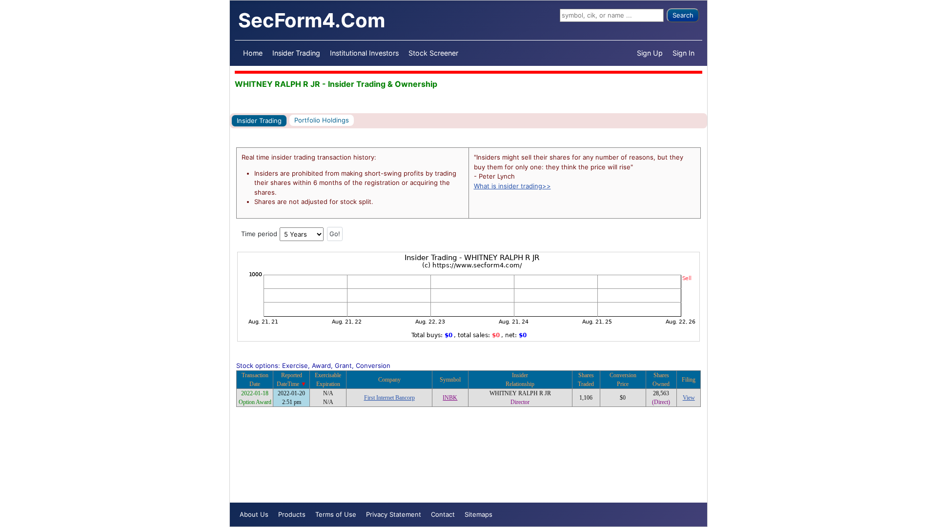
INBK (450, 397)
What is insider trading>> (512, 186)
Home (253, 53)
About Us (254, 514)
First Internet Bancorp (389, 397)
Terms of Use (335, 514)
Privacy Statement (393, 514)
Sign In (683, 53)
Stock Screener (433, 53)
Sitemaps (478, 514)
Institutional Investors (364, 53)
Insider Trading (296, 53)
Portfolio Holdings (321, 120)
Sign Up (650, 53)
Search (682, 15)
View (689, 397)
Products (292, 514)
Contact (443, 514)
